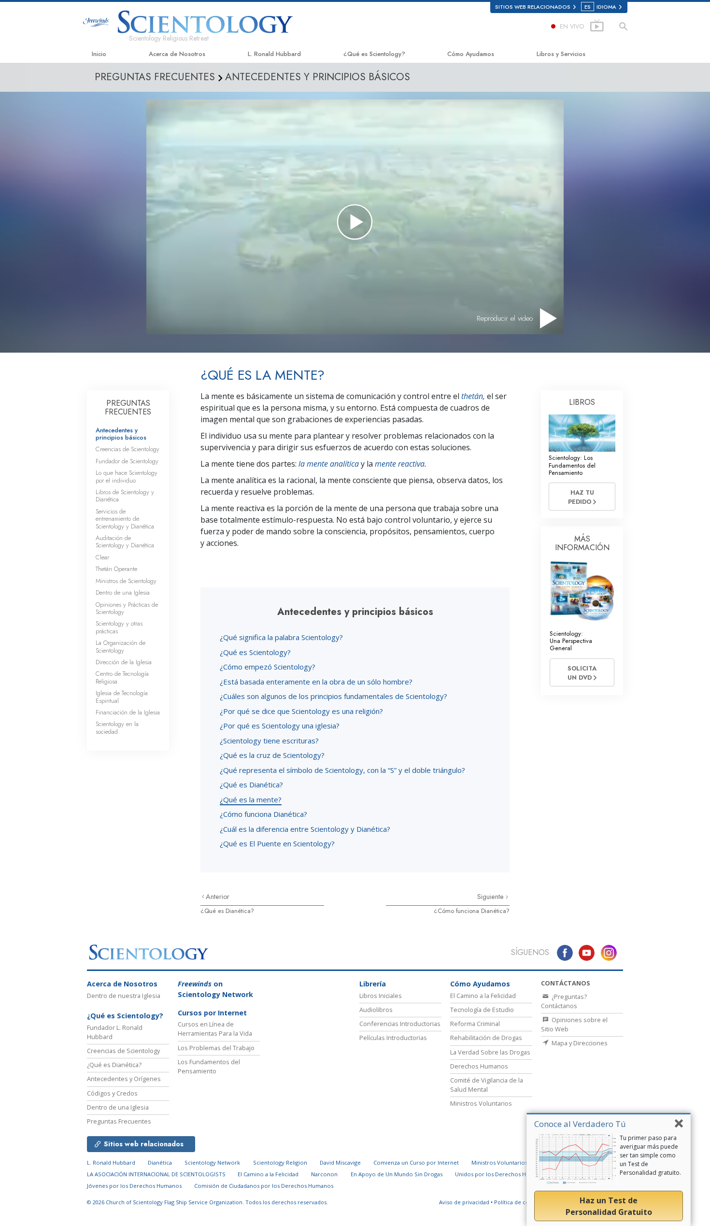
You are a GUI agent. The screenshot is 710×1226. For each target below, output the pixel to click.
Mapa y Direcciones (579, 1043)
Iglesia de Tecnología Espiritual (122, 696)
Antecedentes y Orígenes (124, 1078)
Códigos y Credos (112, 1093)
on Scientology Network (215, 989)
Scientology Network (212, 1162)
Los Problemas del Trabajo (216, 1047)
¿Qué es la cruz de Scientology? (272, 755)
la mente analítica (328, 463)
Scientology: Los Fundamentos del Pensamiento (572, 465)
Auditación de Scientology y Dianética (125, 541)
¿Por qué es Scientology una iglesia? (280, 725)
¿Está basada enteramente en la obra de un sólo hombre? (316, 681)
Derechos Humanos (479, 1066)
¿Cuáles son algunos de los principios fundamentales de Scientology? (333, 696)
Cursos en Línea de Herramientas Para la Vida (215, 1029)
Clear (102, 557)
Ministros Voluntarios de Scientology (519, 1162)
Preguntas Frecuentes (119, 1121)
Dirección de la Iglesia (124, 662)
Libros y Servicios (561, 53)
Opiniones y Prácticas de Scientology (127, 608)
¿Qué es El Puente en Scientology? (277, 843)
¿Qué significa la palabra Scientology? (281, 637)
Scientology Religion (280, 1162)
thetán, (473, 396)
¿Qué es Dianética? (251, 784)
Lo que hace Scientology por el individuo (126, 476)
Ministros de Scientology (126, 580)
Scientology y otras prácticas (119, 627)
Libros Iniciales (380, 995)
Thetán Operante (116, 568)
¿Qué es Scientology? (374, 53)
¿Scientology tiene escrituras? (269, 740)
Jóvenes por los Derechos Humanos (134, 1185)
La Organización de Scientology (120, 646)
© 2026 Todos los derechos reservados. (207, 1202)
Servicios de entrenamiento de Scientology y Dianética (125, 519)
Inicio (99, 53)
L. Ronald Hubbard (274, 53)
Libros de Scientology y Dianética (125, 495)
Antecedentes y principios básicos (121, 434)
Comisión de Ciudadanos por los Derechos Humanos (263, 1185)
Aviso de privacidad (464, 1202)
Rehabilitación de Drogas (486, 1037)
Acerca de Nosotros (177, 53)
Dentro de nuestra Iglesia (123, 995)
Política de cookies (518, 1202)
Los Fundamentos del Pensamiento (209, 1066)
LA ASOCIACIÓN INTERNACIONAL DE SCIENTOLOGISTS (157, 1174)
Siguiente (491, 896)
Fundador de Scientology (127, 461)
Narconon (324, 1174)
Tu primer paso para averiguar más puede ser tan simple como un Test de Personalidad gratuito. (650, 1155)
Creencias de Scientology (127, 449)
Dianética (160, 1162)
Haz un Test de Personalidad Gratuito (609, 1206)
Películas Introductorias (393, 1037)
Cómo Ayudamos (470, 53)
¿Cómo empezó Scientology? (267, 666)
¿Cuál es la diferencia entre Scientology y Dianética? (305, 829)
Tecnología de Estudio (482, 1009)
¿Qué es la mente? (251, 799)
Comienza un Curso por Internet (416, 1162)
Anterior (217, 896)
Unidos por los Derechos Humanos (501, 1174)
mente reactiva (400, 463)
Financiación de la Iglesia (128, 712)
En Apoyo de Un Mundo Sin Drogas (396, 1174)
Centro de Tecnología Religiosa (122, 677)
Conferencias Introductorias (399, 1023)
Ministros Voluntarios (481, 1103)
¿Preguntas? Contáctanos (564, 1001)
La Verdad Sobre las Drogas (490, 1052)
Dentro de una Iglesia (123, 592)
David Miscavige (340, 1162)
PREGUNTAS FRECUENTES (128, 407)
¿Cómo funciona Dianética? (263, 814)
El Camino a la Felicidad (483, 995)
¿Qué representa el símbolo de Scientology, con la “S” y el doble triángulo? (342, 770)
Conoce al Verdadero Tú (580, 1123)
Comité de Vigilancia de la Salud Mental (486, 1085)
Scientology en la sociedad (117, 727)
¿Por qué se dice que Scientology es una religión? (301, 711)
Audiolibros (376, 1009)
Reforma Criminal (475, 1023)
